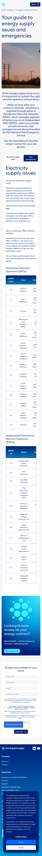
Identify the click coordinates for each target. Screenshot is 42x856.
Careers (5, 765)
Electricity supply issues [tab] (13, 158)
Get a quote (10, 651)
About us (5, 761)
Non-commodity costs (10, 790)
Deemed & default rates (11, 787)
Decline (21, 847)
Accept (21, 842)
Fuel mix (5, 780)
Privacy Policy (26, 713)
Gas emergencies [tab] (31, 158)
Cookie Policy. (11, 818)
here (8, 208)
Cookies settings (21, 837)
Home (4, 10)
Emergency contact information (14, 777)
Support (11, 10)
